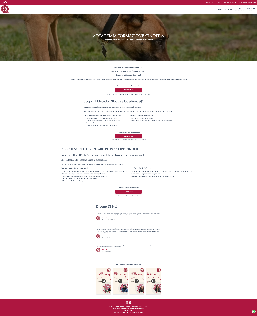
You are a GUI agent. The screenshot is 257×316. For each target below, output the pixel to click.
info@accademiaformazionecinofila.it (226, 2)
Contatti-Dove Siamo (143, 306)
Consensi (134, 306)
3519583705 (210, 2)
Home (110, 306)
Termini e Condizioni (125, 306)
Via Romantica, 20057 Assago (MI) (247, 2)
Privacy (116, 306)
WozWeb (122, 312)
